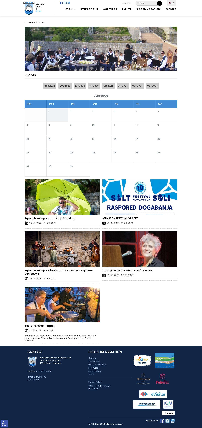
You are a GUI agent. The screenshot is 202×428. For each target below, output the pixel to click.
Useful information (97, 364)
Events (126, 9)
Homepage (30, 22)
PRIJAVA (168, 412)
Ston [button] (69, 9)
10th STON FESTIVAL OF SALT (120, 218)
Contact (127, 3)
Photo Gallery (94, 371)
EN (173, 3)
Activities (110, 9)
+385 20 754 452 (44, 371)
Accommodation (148, 9)
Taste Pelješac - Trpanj (40, 326)
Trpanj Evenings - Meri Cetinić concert (127, 270)
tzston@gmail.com (36, 376)
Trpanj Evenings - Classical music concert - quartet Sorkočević (59, 272)
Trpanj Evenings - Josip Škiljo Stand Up (50, 218)
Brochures (93, 368)
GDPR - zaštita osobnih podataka (99, 387)
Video (91, 374)
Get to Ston (94, 361)
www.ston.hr (33, 379)
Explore (171, 9)
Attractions (89, 9)
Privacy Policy (94, 382)
